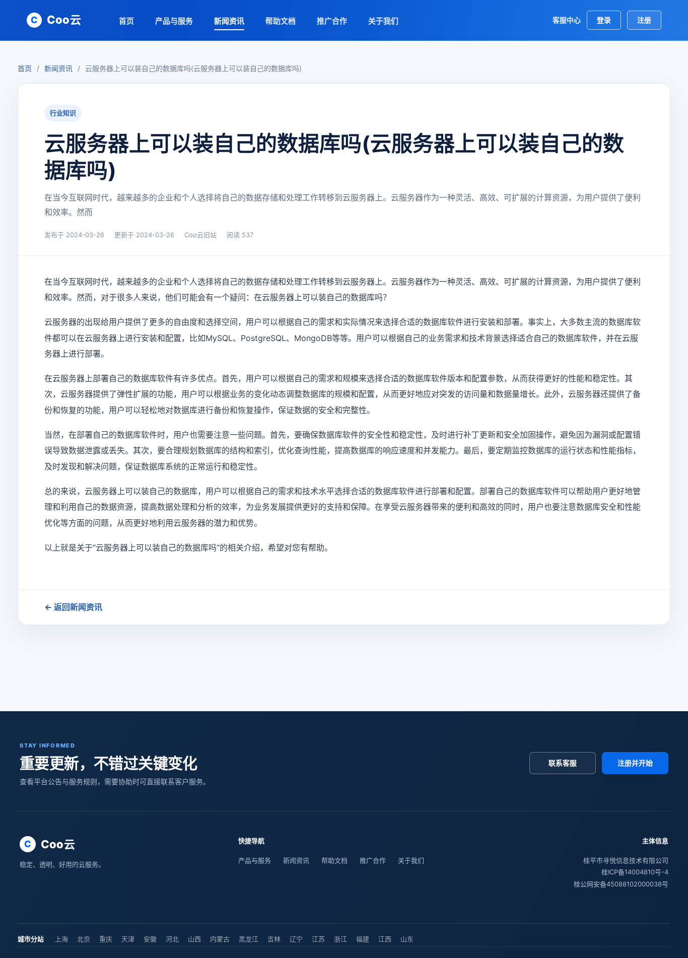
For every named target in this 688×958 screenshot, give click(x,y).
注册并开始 (635, 763)
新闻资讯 (229, 21)
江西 (384, 939)
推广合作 (332, 21)
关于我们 (383, 21)
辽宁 (296, 939)
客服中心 (567, 20)
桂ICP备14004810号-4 (634, 872)
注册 (644, 20)
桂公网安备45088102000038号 (621, 884)
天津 (127, 939)
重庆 (105, 939)
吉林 (274, 939)
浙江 (340, 939)
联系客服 (562, 763)
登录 (604, 20)
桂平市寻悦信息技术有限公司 (625, 860)
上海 (61, 939)
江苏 (318, 939)
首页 (126, 21)
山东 (407, 939)
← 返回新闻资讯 (73, 607)
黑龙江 (248, 939)
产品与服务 (174, 21)
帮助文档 (280, 21)
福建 (362, 939)
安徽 (150, 939)
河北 (172, 939)
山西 (194, 939)
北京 (83, 939)
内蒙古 (220, 939)
